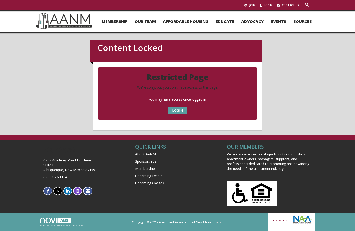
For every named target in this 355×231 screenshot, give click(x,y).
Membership (115, 21)
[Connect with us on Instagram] (77, 191)
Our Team (145, 21)
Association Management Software (62, 225)
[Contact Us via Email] (87, 191)
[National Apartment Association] (302, 219)
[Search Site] (308, 5)
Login (177, 110)
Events (278, 21)
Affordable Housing (185, 21)
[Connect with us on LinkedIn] (67, 191)
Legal (218, 222)
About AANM (145, 154)
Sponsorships (145, 161)
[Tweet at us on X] (57, 191)
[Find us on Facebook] (47, 191)
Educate (225, 21)
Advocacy (252, 21)
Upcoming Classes (149, 183)
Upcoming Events (149, 176)
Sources (302, 21)
